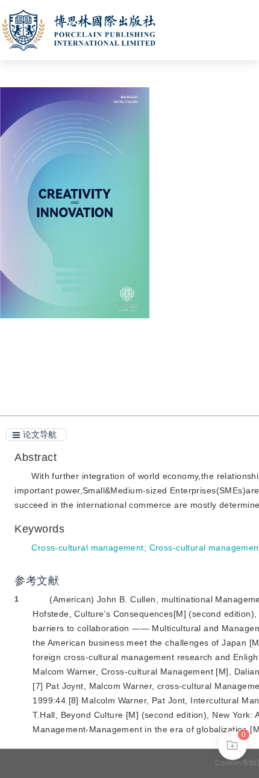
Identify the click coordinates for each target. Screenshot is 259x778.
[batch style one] (232, 745)
